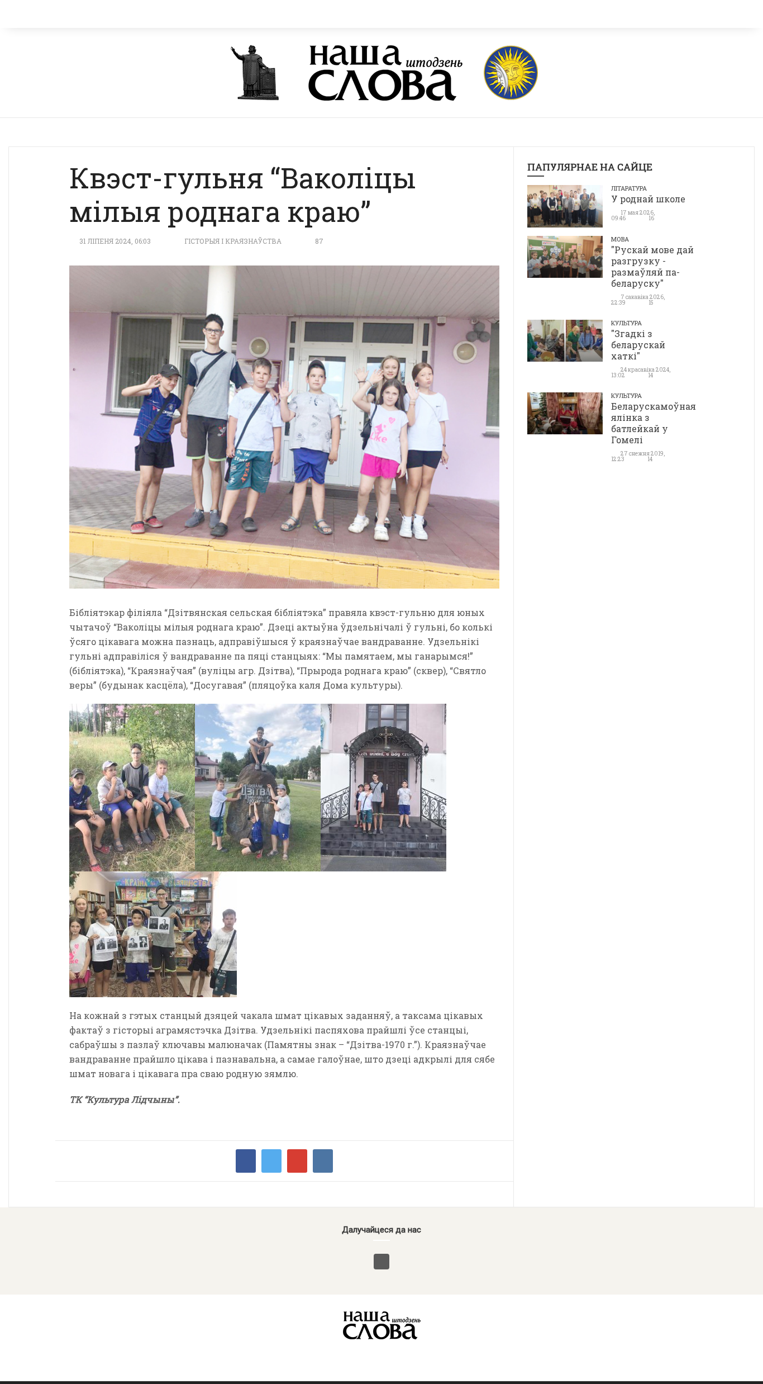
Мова (620, 239)
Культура (626, 323)
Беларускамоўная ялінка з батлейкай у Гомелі (653, 422)
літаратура (629, 188)
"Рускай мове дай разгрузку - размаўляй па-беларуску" (652, 266)
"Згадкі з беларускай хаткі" (638, 345)
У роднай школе (648, 199)
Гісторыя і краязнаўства (233, 240)
